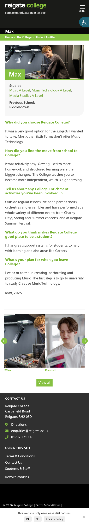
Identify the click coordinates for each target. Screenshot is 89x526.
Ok (28, 519)
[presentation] (5, 341)
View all (44, 382)
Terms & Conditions (20, 456)
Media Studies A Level (26, 96)
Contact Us (13, 462)
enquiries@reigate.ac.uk (29, 431)
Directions (18, 424)
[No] (84, 517)
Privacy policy (54, 519)
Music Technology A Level (51, 90)
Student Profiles (45, 37)
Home (9, 37)
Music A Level (19, 90)
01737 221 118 (21, 437)
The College (24, 37)
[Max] (38, 343)
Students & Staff (17, 469)
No (38, 519)
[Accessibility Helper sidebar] (84, 22)
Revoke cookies (17, 477)
